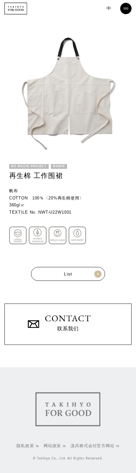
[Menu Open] (126, 8)
